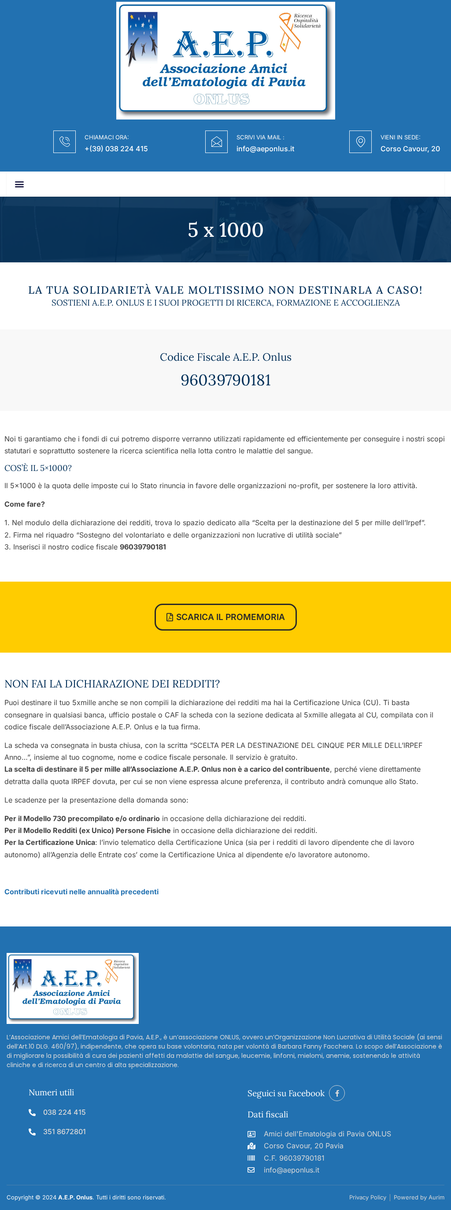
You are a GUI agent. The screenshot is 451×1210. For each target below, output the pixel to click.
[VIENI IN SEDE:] (360, 142)
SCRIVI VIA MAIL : (261, 137)
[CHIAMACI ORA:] (64, 142)
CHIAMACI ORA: (107, 137)
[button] (19, 184)
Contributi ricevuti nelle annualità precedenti (81, 891)
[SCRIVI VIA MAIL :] (216, 142)
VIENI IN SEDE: (401, 137)
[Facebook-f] (337, 1093)
